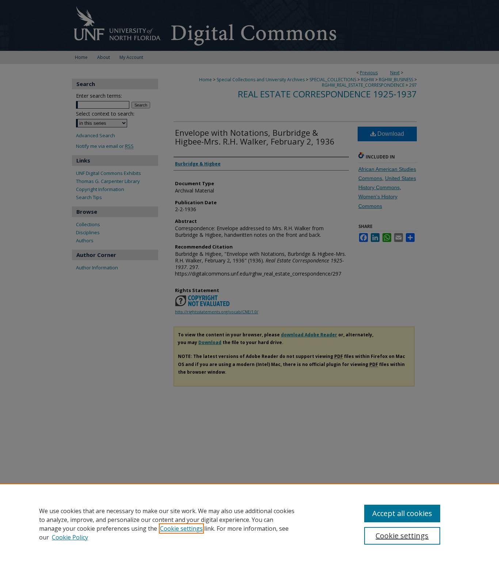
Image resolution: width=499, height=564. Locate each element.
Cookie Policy (70, 537)
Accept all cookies (402, 513)
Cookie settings (181, 528)
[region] (249, 523)
